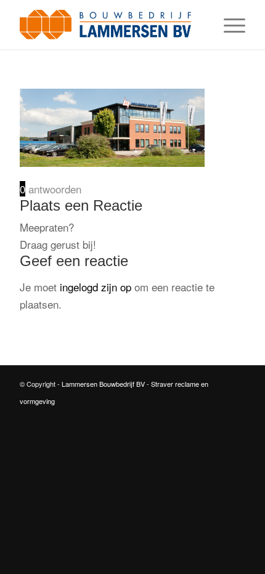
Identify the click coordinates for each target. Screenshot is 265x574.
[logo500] (110, 24)
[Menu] (228, 24)
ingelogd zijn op (95, 286)
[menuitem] (228, 24)
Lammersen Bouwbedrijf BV (104, 384)
